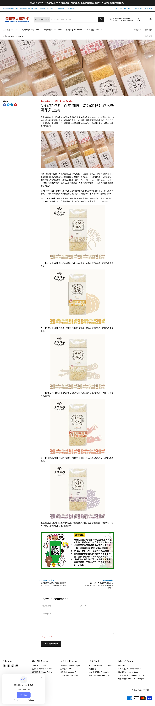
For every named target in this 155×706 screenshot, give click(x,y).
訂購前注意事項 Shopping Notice (131, 675)
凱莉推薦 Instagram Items (28, 8)
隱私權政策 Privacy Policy (42, 672)
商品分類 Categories (30, 30)
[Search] (101, 19)
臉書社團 (148, 30)
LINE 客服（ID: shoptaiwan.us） (130, 669)
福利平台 (92, 669)
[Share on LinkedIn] (11, 104)
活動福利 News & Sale (12, 36)
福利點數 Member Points (70, 672)
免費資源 (148, 36)
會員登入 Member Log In (70, 665)
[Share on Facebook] (4, 104)
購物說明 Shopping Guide (128, 672)
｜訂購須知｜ (59, 8)
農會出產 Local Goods (53, 30)
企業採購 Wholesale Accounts (101, 665)
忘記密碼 (121, 665)
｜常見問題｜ (70, 8)
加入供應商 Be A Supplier (99, 672)
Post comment (51, 643)
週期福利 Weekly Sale (10, 8)
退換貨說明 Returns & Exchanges (131, 679)
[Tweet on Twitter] (8, 104)
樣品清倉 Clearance (46, 8)
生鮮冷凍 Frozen (10, 30)
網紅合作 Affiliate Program (99, 675)
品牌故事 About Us (39, 665)
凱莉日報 (137, 30)
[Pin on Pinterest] (15, 104)
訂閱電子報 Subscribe (69, 675)
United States (142, 8)
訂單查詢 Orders (66, 669)
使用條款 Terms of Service (42, 669)
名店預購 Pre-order (74, 30)
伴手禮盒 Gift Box (94, 30)
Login (143, 19)
